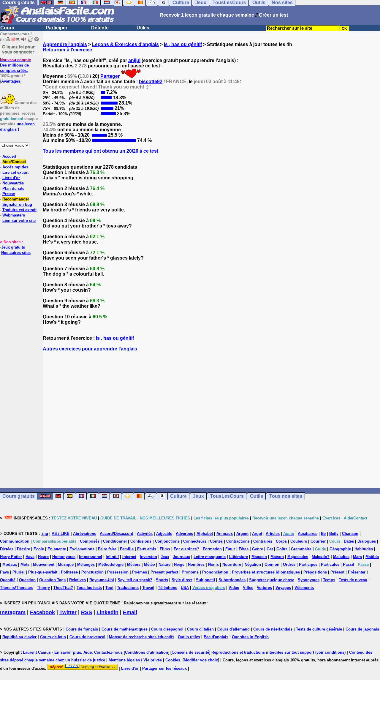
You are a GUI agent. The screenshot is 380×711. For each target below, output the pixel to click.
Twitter (68, 612)
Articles (273, 533)
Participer (56, 27)
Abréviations (84, 533)
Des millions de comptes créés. (15, 65)
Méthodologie (111, 564)
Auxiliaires (307, 533)
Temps (329, 580)
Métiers (133, 564)
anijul (134, 60)
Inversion (148, 556)
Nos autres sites (16, 252)
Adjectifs (164, 533)
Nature (164, 564)
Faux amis (146, 549)
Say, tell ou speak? (135, 580)
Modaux (9, 564)
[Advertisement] (211, 420)
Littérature (238, 556)
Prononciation (215, 572)
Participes (308, 564)
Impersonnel (90, 556)
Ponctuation (92, 572)
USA (185, 587)
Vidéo (234, 587)
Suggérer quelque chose (271, 580)
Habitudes (363, 549)
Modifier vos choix (201, 660)
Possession (118, 572)
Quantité (7, 580)
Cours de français (82, 629)
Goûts (281, 549)
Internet (129, 556)
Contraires (262, 541)
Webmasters (13, 215)
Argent (242, 533)
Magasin (259, 556)
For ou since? (186, 549)
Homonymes (63, 556)
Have (30, 556)
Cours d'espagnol (167, 629)
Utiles (143, 27)
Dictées (6, 549)
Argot (257, 533)
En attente (57, 549)
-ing (44, 533)
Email (130, 612)
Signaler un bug (17, 204)
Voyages (283, 587)
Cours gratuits (18, 496)
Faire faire (107, 549)
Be (323, 533)
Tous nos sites (285, 496)
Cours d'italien (200, 629)
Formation (212, 549)
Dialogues (366, 541)
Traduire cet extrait (19, 210)
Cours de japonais (362, 629)
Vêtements (304, 587)
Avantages (10, 81)
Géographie (340, 549)
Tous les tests (89, 587)
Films (165, 549)
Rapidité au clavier (19, 637)
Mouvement (43, 564)
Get (270, 549)
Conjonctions (167, 541)
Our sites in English (250, 637)
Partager (110, 76)
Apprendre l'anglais (65, 44)
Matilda (372, 556)
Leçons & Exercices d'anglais (125, 44)
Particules (330, 564)
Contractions (238, 541)
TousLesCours (227, 496)
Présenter (356, 572)
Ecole (39, 549)
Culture (178, 496)
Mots (24, 564)
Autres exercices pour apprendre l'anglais (90, 348)
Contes (216, 541)
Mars (357, 556)
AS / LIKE (60, 533)
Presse (8, 194)
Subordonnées (232, 580)
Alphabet (205, 533)
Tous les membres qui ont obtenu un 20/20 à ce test (100, 151)
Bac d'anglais (216, 637)
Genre (257, 549)
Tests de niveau (353, 580)
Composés (89, 541)
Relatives (77, 580)
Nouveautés (13, 183)
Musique (66, 564)
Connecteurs (194, 541)
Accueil (9, 156)
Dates (349, 541)
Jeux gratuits (13, 247)
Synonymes (308, 580)
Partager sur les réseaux (164, 668)
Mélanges (86, 564)
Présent (337, 572)
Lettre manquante (210, 556)
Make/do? (321, 556)
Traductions (128, 587)
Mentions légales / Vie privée (135, 660)
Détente (100, 27)
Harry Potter (11, 556)
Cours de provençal (87, 637)
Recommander (15, 199)
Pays (4, 572)
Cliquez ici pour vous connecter (18, 49)
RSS (86, 612)
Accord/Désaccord (116, 533)
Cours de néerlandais (272, 629)
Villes (248, 587)
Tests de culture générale (319, 629)
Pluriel (18, 572)
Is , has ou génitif (183, 44)
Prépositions (315, 572)
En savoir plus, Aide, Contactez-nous (88, 652)
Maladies (341, 556)
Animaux (224, 533)
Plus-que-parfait (42, 572)
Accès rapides (15, 167)
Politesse (69, 572)
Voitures (264, 587)
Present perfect (164, 572)
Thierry (43, 587)
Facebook (42, 612)
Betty (333, 533)
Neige (179, 564)
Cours (7, 27)
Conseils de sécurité (190, 652)
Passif (348, 564)
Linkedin (107, 612)
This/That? (63, 587)
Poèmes (139, 572)
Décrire (23, 549)
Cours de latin (53, 637)
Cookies (172, 660)
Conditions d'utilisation (146, 652)
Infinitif (112, 556)
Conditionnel (115, 541)
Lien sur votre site (19, 220)
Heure (43, 556)
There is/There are (16, 587)
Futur (230, 549)
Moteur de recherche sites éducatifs (141, 637)
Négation (253, 564)
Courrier (318, 541)
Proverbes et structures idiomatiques (266, 572)
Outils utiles (189, 637)
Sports (162, 580)
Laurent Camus (37, 652)
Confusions (140, 541)
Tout (109, 587)
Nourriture (231, 564)
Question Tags (52, 580)
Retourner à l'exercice (67, 49)
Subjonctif (205, 580)
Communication (14, 541)
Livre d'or (11, 178)
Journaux (181, 556)
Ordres (289, 564)
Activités (145, 533)
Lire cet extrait (15, 172)
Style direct (182, 580)
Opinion (272, 564)
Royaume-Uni (101, 580)
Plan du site (13, 188)
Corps (281, 541)
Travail (148, 587)
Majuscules (297, 556)
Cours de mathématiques (125, 629)
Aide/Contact (14, 161)
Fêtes (243, 549)
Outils (256, 496)
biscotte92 (150, 81)
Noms (213, 564)
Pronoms (190, 572)
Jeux (198, 496)
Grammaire (301, 549)
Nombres (196, 564)
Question (27, 580)
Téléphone (167, 587)
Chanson (350, 533)
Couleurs (298, 541)
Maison (277, 556)
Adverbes (184, 533)
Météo (149, 564)
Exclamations (81, 549)
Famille (127, 549)
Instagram (13, 612)
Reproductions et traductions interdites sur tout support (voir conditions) (278, 652)
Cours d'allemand (233, 629)
